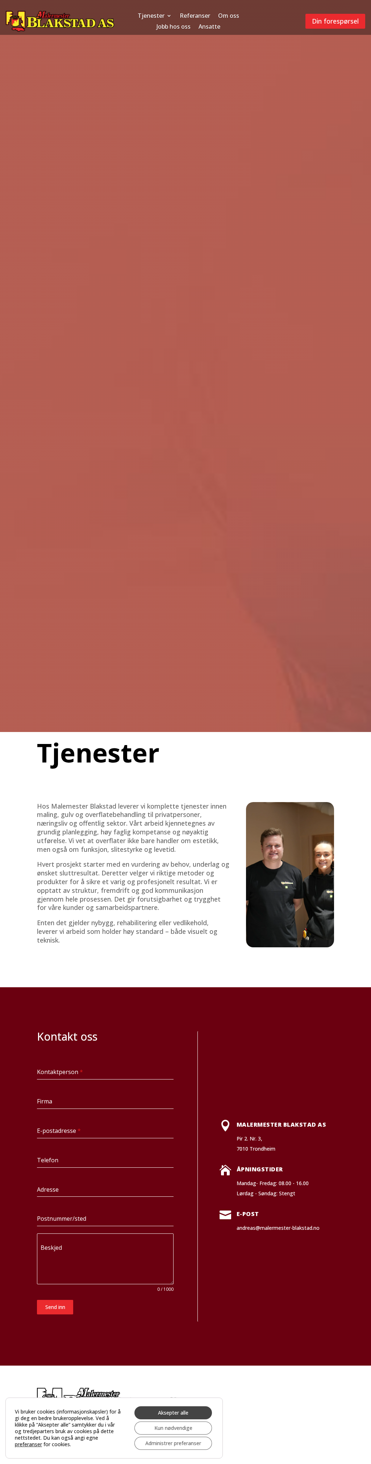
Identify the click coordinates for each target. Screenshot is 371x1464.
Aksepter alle (173, 1412)
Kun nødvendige (173, 1427)
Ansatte (209, 27)
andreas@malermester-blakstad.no (278, 1227)
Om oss (228, 16)
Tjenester (151, 16)
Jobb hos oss (174, 27)
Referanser (195, 16)
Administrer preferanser (173, 1443)
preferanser (28, 1444)
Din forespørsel (335, 21)
